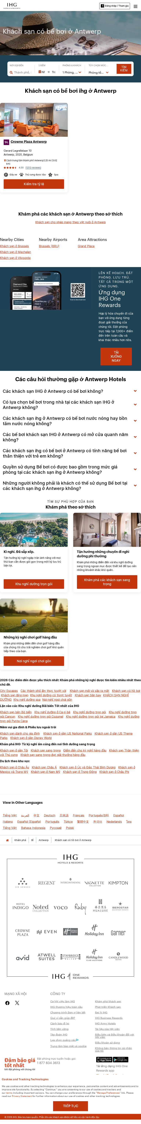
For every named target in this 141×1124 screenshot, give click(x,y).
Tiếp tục (70, 1106)
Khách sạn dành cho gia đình (20, 733)
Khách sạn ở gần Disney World (31, 738)
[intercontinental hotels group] (12, 5)
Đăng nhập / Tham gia (117, 5)
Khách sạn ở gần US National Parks (67, 733)
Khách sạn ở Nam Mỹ (45, 772)
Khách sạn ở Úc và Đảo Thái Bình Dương (87, 767)
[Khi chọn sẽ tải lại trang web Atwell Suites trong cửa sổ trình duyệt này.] (47, 956)
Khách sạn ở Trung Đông (80, 772)
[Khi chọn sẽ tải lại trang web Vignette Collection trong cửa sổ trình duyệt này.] (94, 882)
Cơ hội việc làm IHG (62, 1001)
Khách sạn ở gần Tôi (14, 750)
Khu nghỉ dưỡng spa (26, 699)
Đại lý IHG (101, 1012)
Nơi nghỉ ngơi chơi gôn (57, 699)
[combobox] (22, 72)
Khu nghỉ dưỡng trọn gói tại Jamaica (90, 716)
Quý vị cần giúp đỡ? (62, 1018)
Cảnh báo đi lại (59, 1023)
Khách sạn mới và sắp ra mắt (89, 691)
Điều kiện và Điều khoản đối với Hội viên (114, 1036)
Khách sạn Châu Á (44, 767)
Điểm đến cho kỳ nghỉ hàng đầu (84, 750)
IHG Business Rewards (108, 1018)
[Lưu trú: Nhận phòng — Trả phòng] (47, 72)
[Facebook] (8, 1003)
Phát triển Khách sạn (108, 1007)
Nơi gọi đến (17, 65)
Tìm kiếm (123, 69)
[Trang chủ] (7, 840)
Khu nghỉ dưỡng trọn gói (89, 712)
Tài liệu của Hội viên (107, 1029)
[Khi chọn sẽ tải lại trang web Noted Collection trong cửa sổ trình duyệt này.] (41, 907)
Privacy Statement (22, 1095)
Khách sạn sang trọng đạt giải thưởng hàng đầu (52, 755)
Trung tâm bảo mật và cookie (68, 1046)
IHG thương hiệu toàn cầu (66, 1007)
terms (9, 1092)
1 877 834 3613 (48, 1062)
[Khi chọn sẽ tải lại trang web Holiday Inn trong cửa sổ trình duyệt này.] (94, 932)
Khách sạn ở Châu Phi (114, 772)
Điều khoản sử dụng (107, 1042)
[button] (135, 6)
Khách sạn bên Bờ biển (16, 712)
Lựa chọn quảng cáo (63, 1040)
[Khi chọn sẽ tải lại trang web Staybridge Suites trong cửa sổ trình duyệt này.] (70, 956)
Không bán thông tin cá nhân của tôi (113, 1049)
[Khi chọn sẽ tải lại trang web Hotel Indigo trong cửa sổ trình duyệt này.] (21, 907)
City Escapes (9, 691)
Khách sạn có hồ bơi (126, 691)
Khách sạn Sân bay (88, 695)
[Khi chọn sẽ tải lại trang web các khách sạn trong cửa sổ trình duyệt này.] (47, 882)
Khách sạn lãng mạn (14, 695)
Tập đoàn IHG (58, 1034)
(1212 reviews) (33, 167)
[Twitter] (17, 1003)
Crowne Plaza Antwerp (29, 141)
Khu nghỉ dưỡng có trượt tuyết (51, 695)
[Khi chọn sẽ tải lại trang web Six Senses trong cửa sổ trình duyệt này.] (22, 882)
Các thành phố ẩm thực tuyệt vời (43, 691)
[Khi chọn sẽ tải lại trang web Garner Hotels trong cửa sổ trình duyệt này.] (118, 932)
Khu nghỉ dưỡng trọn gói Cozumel (40, 716)
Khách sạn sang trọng (46, 750)
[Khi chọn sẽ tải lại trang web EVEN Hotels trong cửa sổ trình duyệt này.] (47, 932)
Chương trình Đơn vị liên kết (67, 1012)
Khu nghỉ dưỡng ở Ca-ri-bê (52, 712)
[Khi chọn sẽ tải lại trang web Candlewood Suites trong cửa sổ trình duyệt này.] (118, 956)
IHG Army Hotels (105, 1023)
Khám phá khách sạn (108, 1001)
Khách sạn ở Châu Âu (14, 767)
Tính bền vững (59, 1029)
